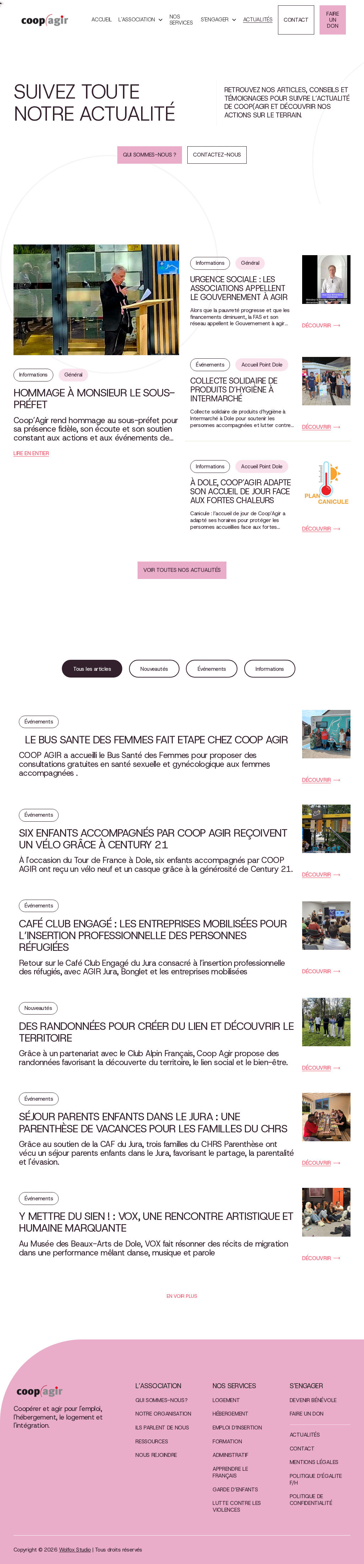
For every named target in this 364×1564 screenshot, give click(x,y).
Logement (226, 1400)
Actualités (258, 20)
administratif (230, 1455)
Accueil (101, 20)
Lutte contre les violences (237, 1506)
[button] (140, 19)
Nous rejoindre (156, 1455)
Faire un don (306, 1414)
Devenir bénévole (313, 1400)
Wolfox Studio (75, 1549)
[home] (52, 19)
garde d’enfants (235, 1489)
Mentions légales (314, 1462)
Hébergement (230, 1414)
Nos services (181, 20)
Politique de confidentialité (311, 1500)
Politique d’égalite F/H (316, 1479)
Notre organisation (163, 1414)
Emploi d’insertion (237, 1428)
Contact (302, 1448)
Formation (227, 1441)
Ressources (151, 1441)
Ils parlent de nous (162, 1428)
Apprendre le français (230, 1472)
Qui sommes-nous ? (161, 1400)
